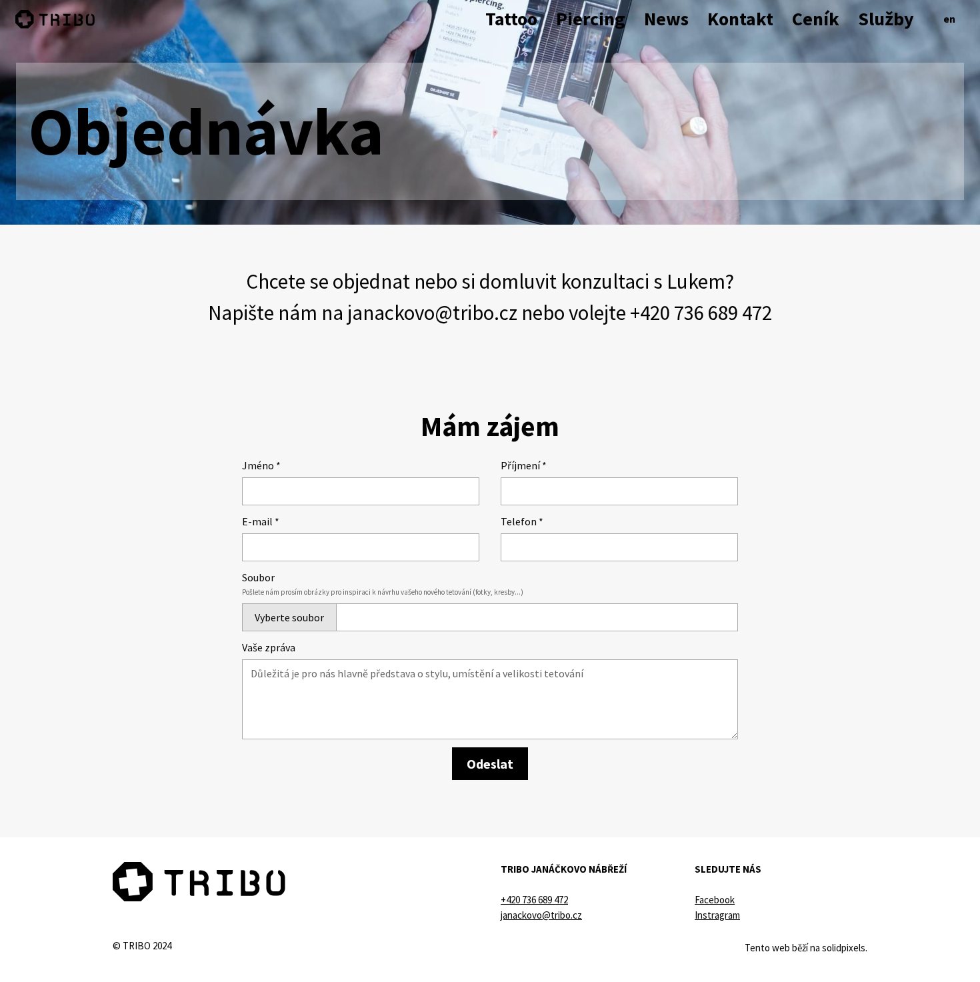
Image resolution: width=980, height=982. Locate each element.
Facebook (715, 899)
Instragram (717, 915)
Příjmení (524, 465)
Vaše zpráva (268, 647)
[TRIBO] (55, 19)
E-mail (260, 521)
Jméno (261, 465)
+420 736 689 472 (701, 312)
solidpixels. (844, 947)
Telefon (522, 521)
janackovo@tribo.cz (432, 312)
